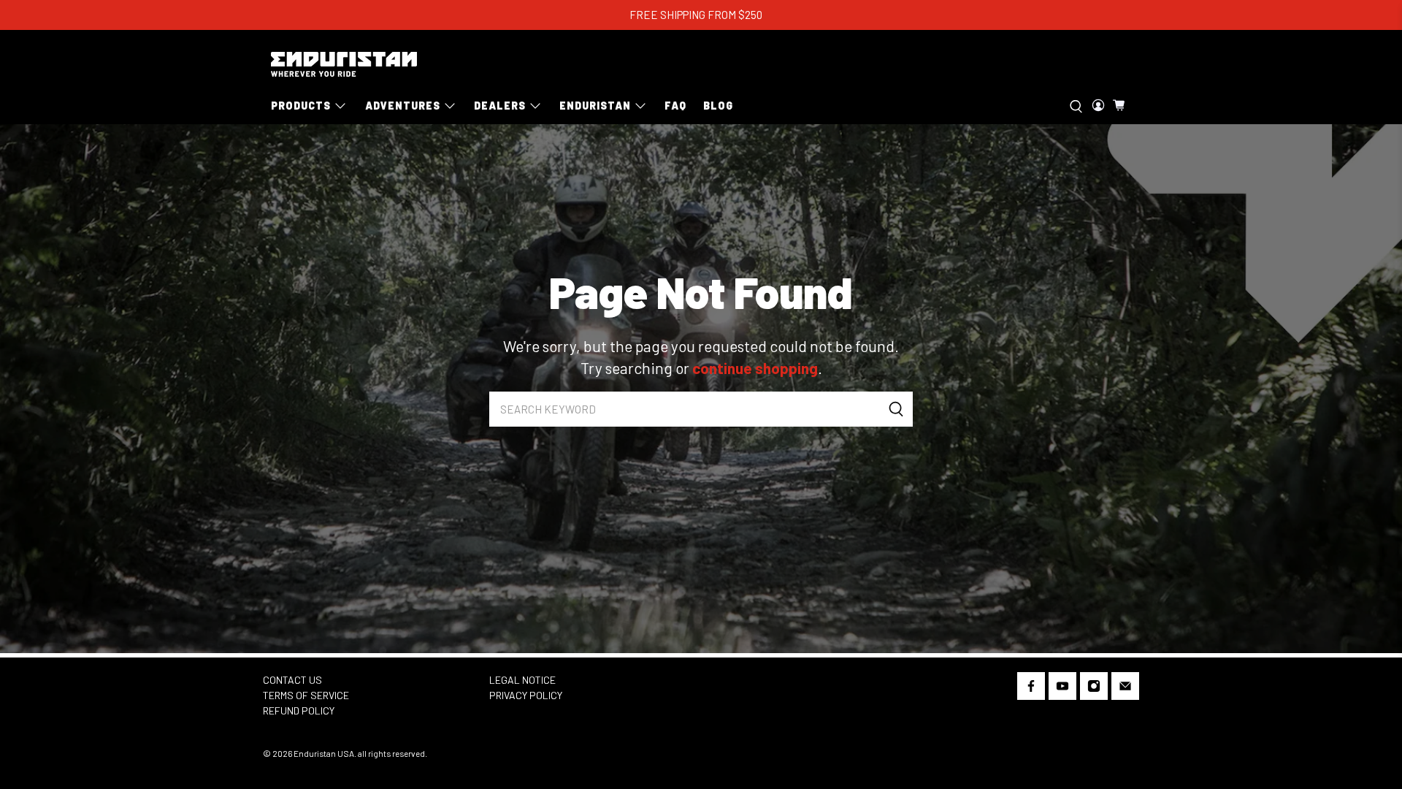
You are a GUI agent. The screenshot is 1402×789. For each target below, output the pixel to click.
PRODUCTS (301, 105)
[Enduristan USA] (344, 64)
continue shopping (755, 368)
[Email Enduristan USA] (1125, 688)
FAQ (675, 105)
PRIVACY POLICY (525, 695)
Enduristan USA (324, 753)
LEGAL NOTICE (522, 680)
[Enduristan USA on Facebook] (1031, 688)
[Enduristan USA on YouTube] (1062, 688)
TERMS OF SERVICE (306, 695)
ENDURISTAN (595, 105)
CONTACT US (292, 680)
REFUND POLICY (298, 710)
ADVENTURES (402, 105)
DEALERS (500, 105)
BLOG (718, 105)
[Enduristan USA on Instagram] (1093, 688)
